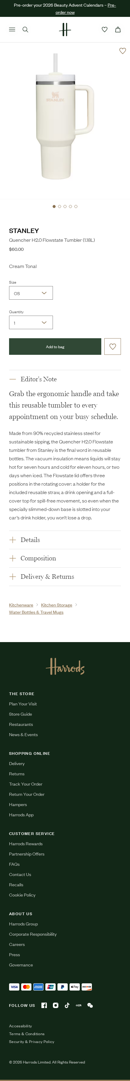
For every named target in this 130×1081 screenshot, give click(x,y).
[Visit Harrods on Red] (78, 1005)
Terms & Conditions (26, 1033)
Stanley (24, 230)
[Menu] (12, 29)
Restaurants (21, 724)
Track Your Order (25, 783)
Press (14, 954)
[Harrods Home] (65, 29)
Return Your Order (26, 794)
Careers (17, 944)
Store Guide (20, 714)
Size (12, 282)
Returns (16, 773)
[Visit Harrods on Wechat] (90, 1005)
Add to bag (55, 346)
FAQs (14, 864)
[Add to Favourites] (122, 51)
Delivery (16, 763)
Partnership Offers (26, 853)
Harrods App (21, 814)
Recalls (16, 884)
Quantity (16, 311)
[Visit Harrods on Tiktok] (67, 1005)
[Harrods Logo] (65, 666)
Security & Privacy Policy (31, 1041)
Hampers (18, 804)
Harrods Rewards (26, 843)
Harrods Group (23, 923)
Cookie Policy (22, 894)
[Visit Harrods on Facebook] (44, 1005)
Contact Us (20, 874)
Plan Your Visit (23, 703)
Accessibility (20, 1026)
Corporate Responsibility (33, 934)
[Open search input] (25, 29)
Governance (21, 964)
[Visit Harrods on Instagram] (55, 1005)
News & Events (23, 734)
